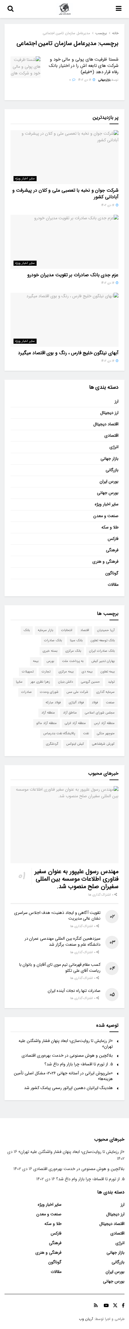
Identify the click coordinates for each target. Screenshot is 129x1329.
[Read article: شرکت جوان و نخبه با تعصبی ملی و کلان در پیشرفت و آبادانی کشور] (64, 157)
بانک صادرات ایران (102, 651)
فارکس (113, 538)
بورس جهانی (107, 492)
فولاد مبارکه (53, 702)
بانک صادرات (53, 640)
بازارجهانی (104, 80)
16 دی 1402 (85, 80)
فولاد (95, 702)
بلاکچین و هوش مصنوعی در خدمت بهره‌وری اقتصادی (67, 1055)
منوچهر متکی (106, 733)
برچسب (101, 33)
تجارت (46, 671)
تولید (111, 681)
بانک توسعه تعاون (103, 640)
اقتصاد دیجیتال (105, 424)
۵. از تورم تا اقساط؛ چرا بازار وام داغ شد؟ (78, 1064)
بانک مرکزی (73, 651)
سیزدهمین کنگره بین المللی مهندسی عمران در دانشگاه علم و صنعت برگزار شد (62, 941)
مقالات (113, 584)
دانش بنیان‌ (65, 681)
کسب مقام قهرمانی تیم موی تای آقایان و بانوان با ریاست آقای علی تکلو (59, 967)
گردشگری (52, 744)
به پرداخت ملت (72, 661)
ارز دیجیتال (109, 412)
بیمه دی (87, 671)
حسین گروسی (90, 681)
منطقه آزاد (48, 712)
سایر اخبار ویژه (25, 178)
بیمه (35, 661)
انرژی (114, 447)
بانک (27, 630)
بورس (50, 661)
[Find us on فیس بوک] (123, 1305)
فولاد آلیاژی (76, 702)
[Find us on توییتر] (115, 1305)
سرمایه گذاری (105, 692)
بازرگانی (112, 470)
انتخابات (66, 630)
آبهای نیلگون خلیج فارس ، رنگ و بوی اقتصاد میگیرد (68, 353)
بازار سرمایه (45, 630)
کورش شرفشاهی (103, 744)
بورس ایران (109, 481)
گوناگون (111, 573)
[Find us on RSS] (96, 1305)
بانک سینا (76, 640)
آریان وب (86, 1319)
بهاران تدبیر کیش (103, 661)
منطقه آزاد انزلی (75, 723)
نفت (86, 733)
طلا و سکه (109, 527)
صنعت (110, 702)
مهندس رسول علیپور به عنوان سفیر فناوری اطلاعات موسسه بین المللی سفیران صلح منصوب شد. (76, 879)
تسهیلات (28, 671)
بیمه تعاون (107, 671)
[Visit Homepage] (64, 9)
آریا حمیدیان (106, 630)
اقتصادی (111, 435)
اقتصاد (84, 630)
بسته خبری (50, 651)
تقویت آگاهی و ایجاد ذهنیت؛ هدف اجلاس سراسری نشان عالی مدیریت (57, 915)
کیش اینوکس (75, 744)
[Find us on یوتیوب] (106, 1305)
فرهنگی (112, 550)
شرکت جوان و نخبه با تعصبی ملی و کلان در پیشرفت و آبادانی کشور (65, 194)
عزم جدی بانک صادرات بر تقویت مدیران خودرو (72, 275)
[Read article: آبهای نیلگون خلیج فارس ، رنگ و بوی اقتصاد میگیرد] (64, 320)
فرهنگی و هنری (105, 561)
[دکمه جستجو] (11, 9)
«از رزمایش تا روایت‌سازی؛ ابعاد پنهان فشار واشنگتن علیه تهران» (66, 1043)
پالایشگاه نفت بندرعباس (59, 733)
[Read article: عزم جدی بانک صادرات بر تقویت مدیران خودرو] (64, 242)
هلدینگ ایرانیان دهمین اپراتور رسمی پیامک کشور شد (68, 1088)
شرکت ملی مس (77, 692)
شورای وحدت (49, 692)
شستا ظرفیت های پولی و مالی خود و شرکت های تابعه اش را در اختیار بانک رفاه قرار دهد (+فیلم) (83, 66)
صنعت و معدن (105, 516)
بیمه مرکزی (66, 671)
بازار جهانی (109, 458)
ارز (116, 401)
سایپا (19, 681)
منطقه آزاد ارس (104, 723)
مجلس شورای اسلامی (100, 712)
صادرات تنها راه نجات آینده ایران (74, 990)
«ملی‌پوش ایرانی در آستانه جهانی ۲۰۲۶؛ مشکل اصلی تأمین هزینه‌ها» (63, 1076)
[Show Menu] (119, 9)
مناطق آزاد (70, 712)
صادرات (26, 692)
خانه (115, 33)
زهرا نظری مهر (40, 681)
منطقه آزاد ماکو (46, 723)
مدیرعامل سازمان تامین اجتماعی (66, 33)
